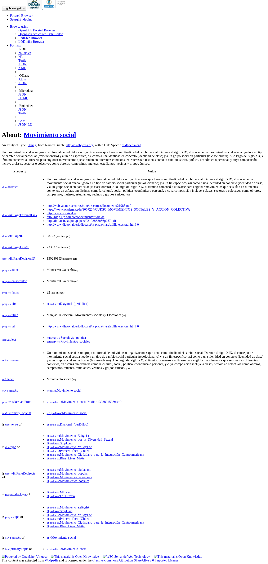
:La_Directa (61, 496)
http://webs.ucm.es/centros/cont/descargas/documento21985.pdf (89, 205)
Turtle (22, 60)
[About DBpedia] (35, 8)
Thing (32, 145)
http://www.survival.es (61, 213)
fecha (10, 292)
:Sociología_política (66, 337)
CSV (21, 121)
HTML (23, 98)
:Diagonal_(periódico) (67, 303)
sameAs (10, 390)
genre (11, 424)
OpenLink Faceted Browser (36, 30)
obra (9, 303)
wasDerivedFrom (16, 402)
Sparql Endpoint (21, 19)
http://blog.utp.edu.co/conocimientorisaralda (75, 217)
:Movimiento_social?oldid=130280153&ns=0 (84, 402)
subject (9, 339)
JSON (22, 64)
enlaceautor (14, 281)
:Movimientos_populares (69, 477)
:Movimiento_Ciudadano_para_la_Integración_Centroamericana (95, 454)
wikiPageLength (15, 247)
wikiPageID (12, 236)
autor (10, 270)
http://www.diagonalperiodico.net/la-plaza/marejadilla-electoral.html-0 (93, 224)
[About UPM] (55, 8)
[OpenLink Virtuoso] (25, 556)
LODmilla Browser (31, 41)
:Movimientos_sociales (68, 341)
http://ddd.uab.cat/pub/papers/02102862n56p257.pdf (81, 220)
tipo (12, 517)
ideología (16, 494)
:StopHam (59, 443)
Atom (22, 79)
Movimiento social (50, 134)
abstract (10, 187)
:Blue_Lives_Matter (66, 458)
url (8, 326)
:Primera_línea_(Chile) (68, 451)
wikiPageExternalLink (19, 215)
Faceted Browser (21, 15)
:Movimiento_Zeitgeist (68, 435)
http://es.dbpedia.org (79, 145)
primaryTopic (16, 549)
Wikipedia (51, 560)
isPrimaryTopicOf (16, 413)
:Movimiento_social (67, 413)
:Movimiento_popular (67, 473)
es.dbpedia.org (131, 145)
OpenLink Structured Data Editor (40, 34)
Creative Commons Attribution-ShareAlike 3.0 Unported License (135, 560)
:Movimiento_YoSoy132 (69, 447)
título (10, 315)
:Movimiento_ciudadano (69, 469)
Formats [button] (15, 45)
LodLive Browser (30, 38)
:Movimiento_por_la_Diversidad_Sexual (80, 439)
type (10, 447)
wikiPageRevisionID (18, 258)
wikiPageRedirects (20, 473)
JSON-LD (25, 124)
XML (22, 68)
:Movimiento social (64, 390)
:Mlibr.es (59, 492)
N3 (20, 56)
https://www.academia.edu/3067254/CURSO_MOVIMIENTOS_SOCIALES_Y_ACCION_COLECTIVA (118, 209)
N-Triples (24, 53)
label (8, 379)
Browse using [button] (19, 26)
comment (10, 360)
